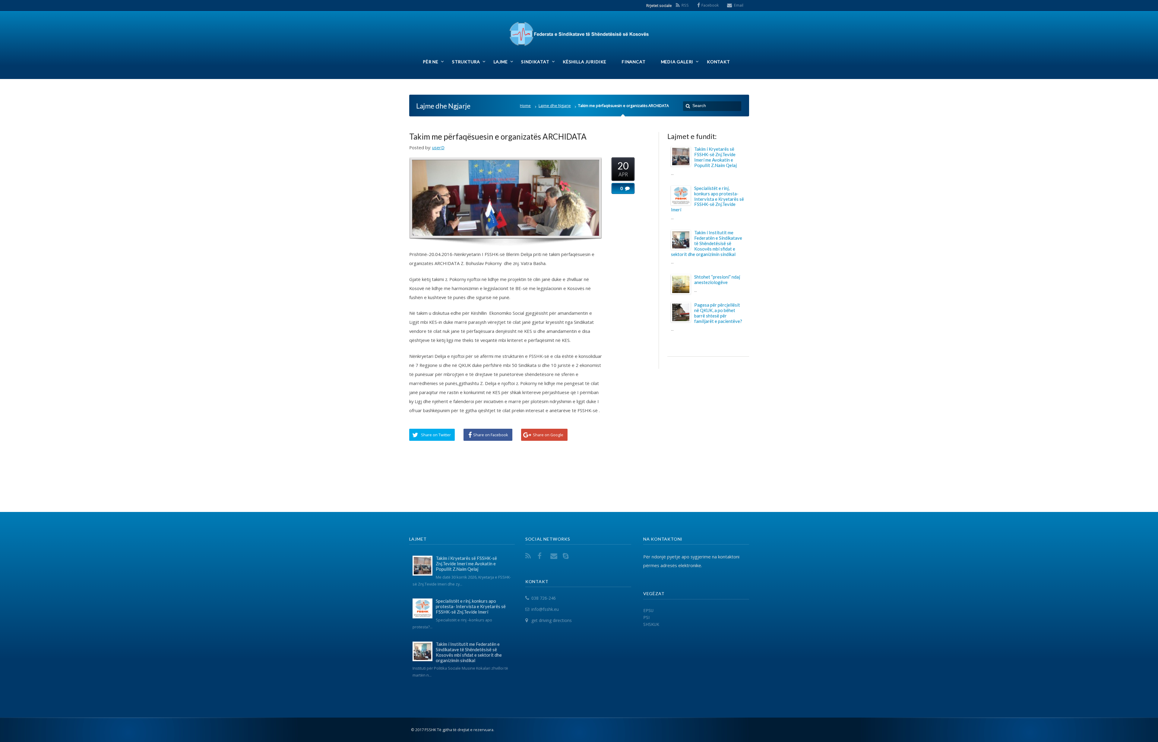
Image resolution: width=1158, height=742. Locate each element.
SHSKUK (651, 624)
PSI (646, 617)
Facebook (710, 5)
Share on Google (548, 434)
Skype (567, 555)
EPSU (648, 610)
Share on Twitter (436, 434)
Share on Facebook (490, 434)
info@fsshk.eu (545, 609)
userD (438, 147)
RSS (685, 5)
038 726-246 (543, 598)
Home (525, 105)
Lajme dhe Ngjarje (555, 105)
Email (738, 5)
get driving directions (551, 620)
